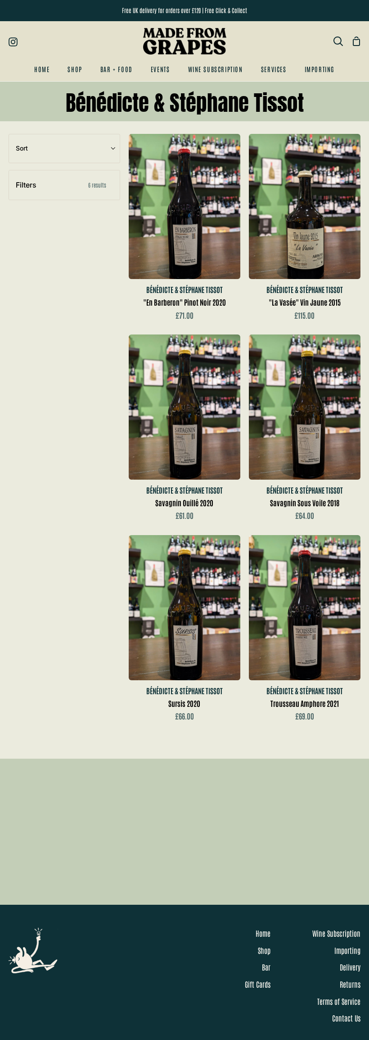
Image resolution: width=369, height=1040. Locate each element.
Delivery (350, 966)
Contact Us (346, 1017)
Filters (61, 184)
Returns (350, 984)
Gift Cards (257, 984)
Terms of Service (338, 1001)
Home (263, 933)
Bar (266, 966)
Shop (264, 950)
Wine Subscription (336, 933)
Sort (22, 148)
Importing (347, 950)
